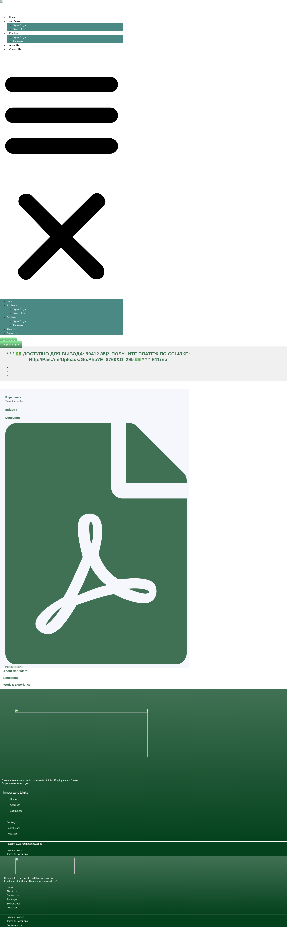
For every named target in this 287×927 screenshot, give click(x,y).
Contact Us (15, 49)
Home (12, 17)
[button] (61, 175)
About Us (14, 45)
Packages (18, 325)
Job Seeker (15, 21)
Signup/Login (19, 25)
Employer (14, 33)
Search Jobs (19, 313)
